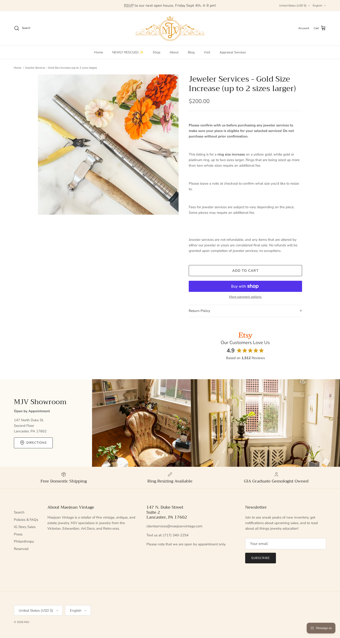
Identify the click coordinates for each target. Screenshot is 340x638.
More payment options (245, 297)
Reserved (21, 548)
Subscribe (260, 558)
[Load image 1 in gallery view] (108, 144)
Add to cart (245, 270)
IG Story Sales (25, 527)
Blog (191, 52)
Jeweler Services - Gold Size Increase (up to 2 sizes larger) (61, 68)
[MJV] (170, 28)
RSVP (129, 5)
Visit (207, 52)
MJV (26, 622)
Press (18, 534)
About (174, 52)
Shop (156, 52)
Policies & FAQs (26, 519)
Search (19, 512)
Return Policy (199, 310)
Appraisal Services (232, 52)
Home (98, 52)
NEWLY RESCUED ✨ (127, 52)
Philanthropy (24, 541)
